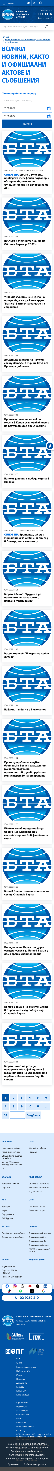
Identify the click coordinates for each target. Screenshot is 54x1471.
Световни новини (37, 1148)
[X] (38, 1286)
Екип (18, 1418)
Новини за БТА (23, 1371)
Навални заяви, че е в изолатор (25, 709)
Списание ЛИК (22, 1414)
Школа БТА (21, 1391)
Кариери (20, 1387)
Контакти (21, 1422)
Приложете (27, 124)
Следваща (33, 1115)
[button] (28, 3)
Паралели (33, 1152)
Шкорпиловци (22, 1395)
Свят (31, 1141)
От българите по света (13, 1233)
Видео (5, 1260)
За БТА (19, 1363)
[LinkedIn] (46, 1286)
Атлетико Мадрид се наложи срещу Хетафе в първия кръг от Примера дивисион (26, 363)
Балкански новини (10, 1183)
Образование (8, 1214)
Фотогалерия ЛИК (37, 1241)
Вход (47, 14)
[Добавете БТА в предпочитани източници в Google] (44, 1291)
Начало (5, 37)
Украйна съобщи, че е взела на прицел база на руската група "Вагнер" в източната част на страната (24, 302)
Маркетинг (21, 1407)
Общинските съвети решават (12, 1157)
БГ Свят (6, 1226)
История (20, 1379)
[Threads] (23, 1286)
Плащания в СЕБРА (25, 1426)
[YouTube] (30, 1286)
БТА (18, 1358)
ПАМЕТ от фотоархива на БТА (40, 1250)
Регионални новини (11, 1152)
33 (5, 1115)
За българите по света (13, 1237)
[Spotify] (21, 1291)
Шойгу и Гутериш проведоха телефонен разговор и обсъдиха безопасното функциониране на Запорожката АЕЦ (26, 181)
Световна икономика (39, 1183)
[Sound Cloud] (32, 1291)
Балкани (7, 1177)
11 (38, 1106)
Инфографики (37, 1260)
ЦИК (4, 1169)
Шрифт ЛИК (22, 1403)
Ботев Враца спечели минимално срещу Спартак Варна (26, 893)
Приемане (13, 1464)
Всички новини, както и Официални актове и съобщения (28, 41)
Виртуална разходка (26, 1367)
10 (29, 1106)
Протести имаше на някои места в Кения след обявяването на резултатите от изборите (26, 423)
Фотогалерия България (40, 1233)
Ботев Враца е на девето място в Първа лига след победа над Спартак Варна (26, 1010)
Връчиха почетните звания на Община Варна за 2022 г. (24, 242)
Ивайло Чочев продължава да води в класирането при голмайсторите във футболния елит (26, 833)
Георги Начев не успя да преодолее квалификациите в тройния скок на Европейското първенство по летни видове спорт (25, 1072)
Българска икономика (39, 1187)
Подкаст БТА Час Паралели (10, 1271)
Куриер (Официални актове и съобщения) (12, 1163)
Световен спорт (37, 1206)
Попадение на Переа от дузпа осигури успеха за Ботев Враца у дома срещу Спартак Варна (26, 951)
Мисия (19, 1375)
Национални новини (11, 1148)
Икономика (35, 1177)
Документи (21, 1383)
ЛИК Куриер (7, 1218)
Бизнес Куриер (35, 1191)
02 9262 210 (29, 1298)
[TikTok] (10, 1291)
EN (34, 3)
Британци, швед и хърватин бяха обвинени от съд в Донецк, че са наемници (26, 538)
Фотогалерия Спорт (38, 1245)
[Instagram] (15, 1286)
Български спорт (37, 1210)
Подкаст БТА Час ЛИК (12, 1277)
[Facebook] (8, 1286)
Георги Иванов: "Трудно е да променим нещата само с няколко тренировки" (22, 597)
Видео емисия (8, 1266)
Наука (4, 1210)
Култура (6, 1206)
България (7, 1141)
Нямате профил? (45, 18)
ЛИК (4, 1200)
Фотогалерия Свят (38, 1237)
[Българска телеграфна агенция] (8, 1320)
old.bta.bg (20, 1430)
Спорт (32, 1200)
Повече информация (35, 1464)
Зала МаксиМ (22, 1410)
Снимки (33, 1226)
